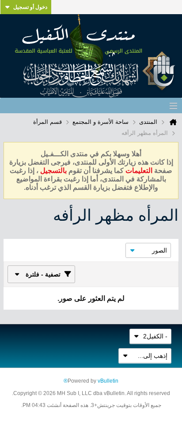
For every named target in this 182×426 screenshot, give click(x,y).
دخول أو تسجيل (30, 7)
